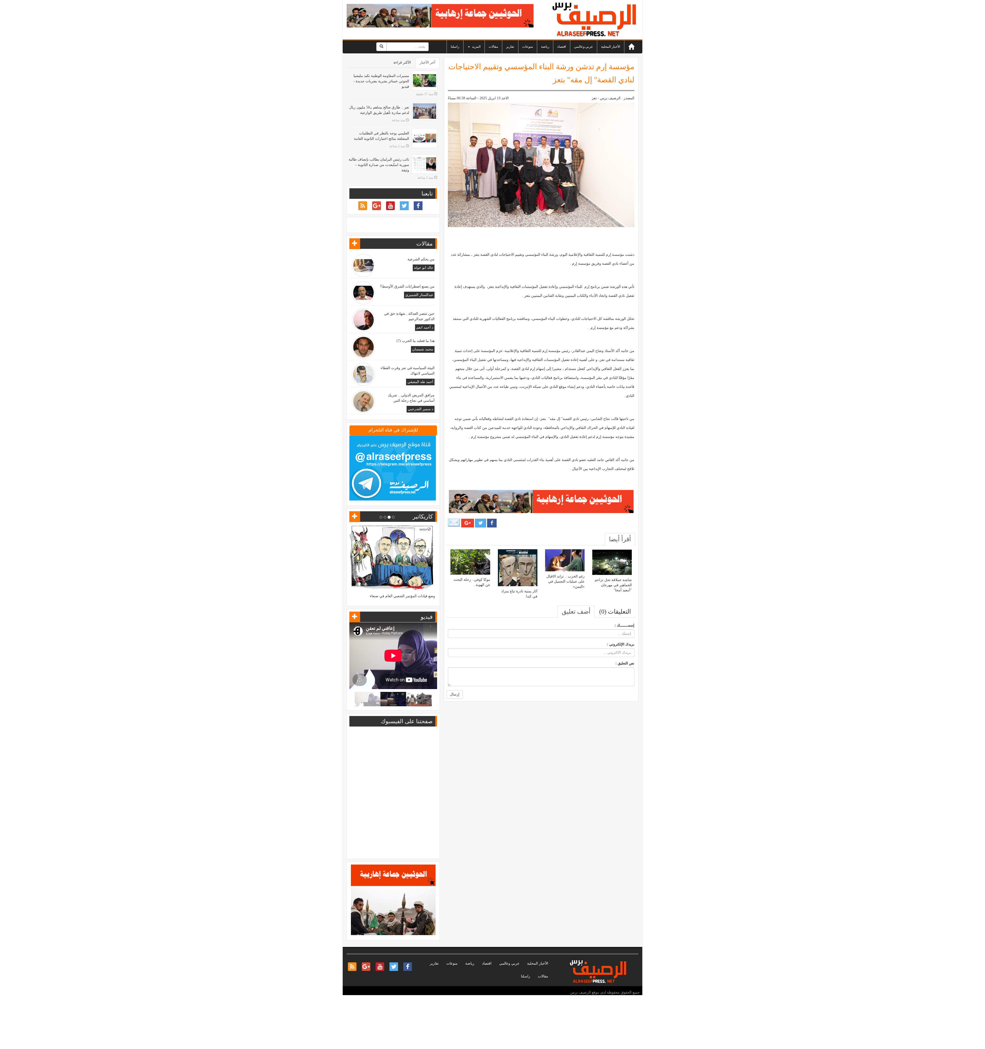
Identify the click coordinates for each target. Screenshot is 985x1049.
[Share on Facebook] (492, 523)
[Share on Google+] (467, 523)
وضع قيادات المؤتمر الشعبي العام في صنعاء (402, 596)
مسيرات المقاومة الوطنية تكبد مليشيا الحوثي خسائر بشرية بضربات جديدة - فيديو (381, 81)
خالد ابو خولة (423, 268)
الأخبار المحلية (610, 46)
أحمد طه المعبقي (420, 382)
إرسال (454, 694)
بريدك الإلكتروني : (620, 644)
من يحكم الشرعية (421, 259)
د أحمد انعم (424, 327)
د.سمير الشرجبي (420, 409)
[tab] (620, 539)
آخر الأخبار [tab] (427, 62)
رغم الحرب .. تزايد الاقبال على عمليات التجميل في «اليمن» (565, 581)
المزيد (476, 46)
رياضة (545, 46)
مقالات (493, 46)
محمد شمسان (422, 349)
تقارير (510, 46)
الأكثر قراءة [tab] (402, 62)
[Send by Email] (454, 523)
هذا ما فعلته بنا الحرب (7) (416, 341)
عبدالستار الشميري (419, 295)
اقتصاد (561, 46)
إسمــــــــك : (624, 625)
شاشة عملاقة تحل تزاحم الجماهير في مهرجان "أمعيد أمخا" (613, 585)
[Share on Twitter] (480, 523)
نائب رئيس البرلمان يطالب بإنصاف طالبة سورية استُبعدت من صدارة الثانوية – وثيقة (379, 165)
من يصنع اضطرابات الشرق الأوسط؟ (407, 286)
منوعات (527, 46)
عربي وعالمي (583, 46)
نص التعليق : (624, 663)
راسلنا (455, 46)
